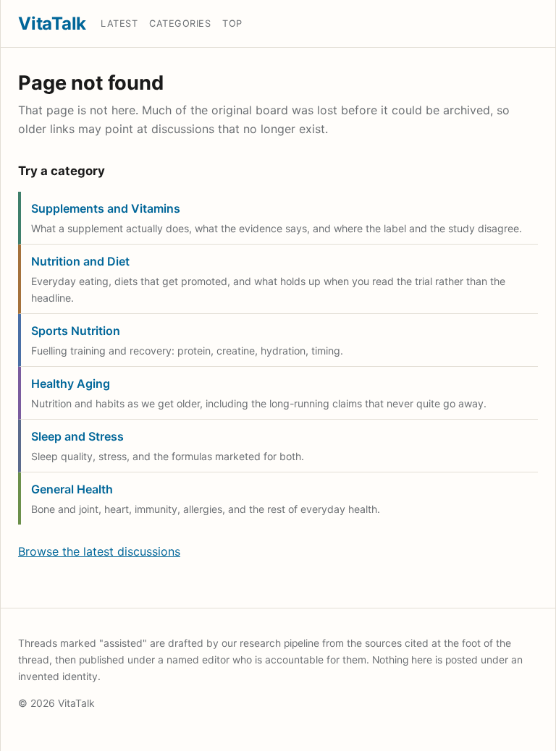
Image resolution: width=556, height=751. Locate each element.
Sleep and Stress (77, 436)
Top (232, 23)
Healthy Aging (70, 383)
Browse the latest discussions (99, 551)
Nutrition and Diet (80, 261)
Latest (119, 23)
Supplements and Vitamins (105, 208)
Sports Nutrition (75, 330)
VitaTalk (52, 23)
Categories (180, 23)
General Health (72, 489)
